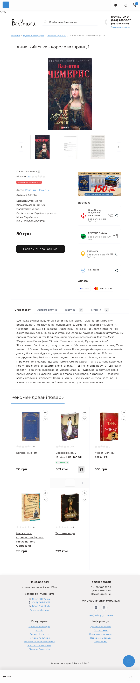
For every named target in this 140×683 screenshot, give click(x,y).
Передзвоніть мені (39, 610)
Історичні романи (56, 35)
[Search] (45, 22)
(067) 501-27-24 (120, 16)
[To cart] (81, 469)
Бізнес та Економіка (39, 649)
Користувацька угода (100, 634)
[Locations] (115, 5)
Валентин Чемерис (37, 190)
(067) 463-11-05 (120, 23)
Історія (39, 630)
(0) (29, 176)
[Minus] (57, 482)
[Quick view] (45, 412)
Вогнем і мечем (26, 452)
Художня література (33, 35)
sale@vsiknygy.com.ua (101, 615)
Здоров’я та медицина (39, 645)
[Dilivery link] (116, 215)
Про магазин (101, 630)
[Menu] (6, 5)
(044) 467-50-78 (121, 20)
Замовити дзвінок (120, 27)
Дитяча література (39, 634)
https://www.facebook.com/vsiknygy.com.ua (96, 607)
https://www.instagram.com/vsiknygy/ (104, 607)
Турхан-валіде (65, 533)
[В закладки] (130, 676)
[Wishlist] (45, 418)
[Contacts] (125, 5)
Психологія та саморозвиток (39, 641)
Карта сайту (100, 641)
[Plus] (82, 482)
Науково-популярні (39, 638)
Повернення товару (100, 638)
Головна (15, 35)
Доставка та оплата (100, 626)
